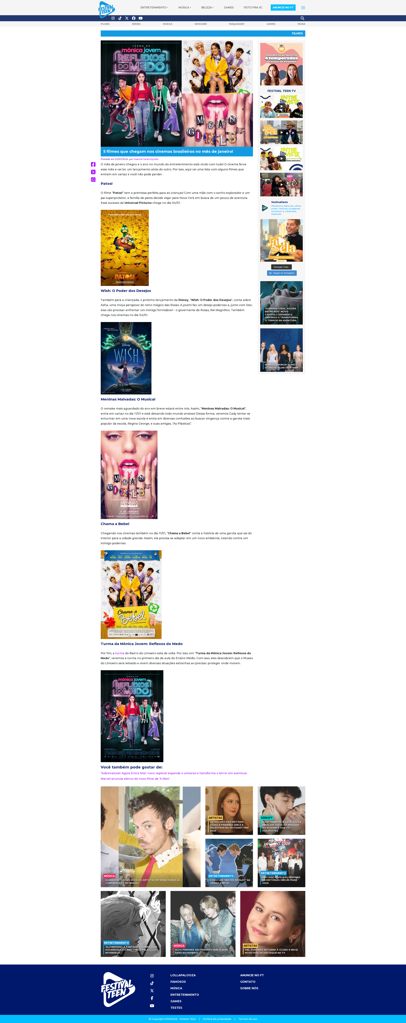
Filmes (105, 24)
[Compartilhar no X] (93, 171)
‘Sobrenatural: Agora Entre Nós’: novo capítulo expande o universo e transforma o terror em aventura (174, 773)
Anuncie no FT (283, 7)
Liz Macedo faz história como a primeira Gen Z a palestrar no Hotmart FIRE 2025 (229, 826)
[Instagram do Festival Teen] (113, 18)
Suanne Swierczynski (146, 159)
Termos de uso (247, 1018)
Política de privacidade (217, 1018)
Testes (176, 1008)
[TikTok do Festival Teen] (120, 18)
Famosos (178, 982)
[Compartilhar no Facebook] (93, 164)
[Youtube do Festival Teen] (140, 18)
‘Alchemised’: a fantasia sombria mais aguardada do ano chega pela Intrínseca (131, 950)
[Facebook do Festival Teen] (134, 18)
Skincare (201, 24)
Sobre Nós (249, 988)
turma (119, 653)
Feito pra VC (253, 7)
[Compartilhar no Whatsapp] (93, 179)
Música (183, 7)
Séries (136, 24)
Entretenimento (153, 7)
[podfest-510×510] (281, 64)
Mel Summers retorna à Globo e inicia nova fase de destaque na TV (271, 951)
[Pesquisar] (302, 18)
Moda (301, 24)
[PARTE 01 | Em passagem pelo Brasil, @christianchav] (281, 240)
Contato (247, 982)
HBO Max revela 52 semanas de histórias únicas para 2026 (281, 880)
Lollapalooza (183, 975)
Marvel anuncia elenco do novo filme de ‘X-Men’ (135, 778)
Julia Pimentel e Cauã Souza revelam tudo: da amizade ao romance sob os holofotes (281, 826)
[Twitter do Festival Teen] (127, 18)
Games (229, 7)
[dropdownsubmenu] (303, 7)
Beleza (206, 7)
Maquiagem (236, 24)
